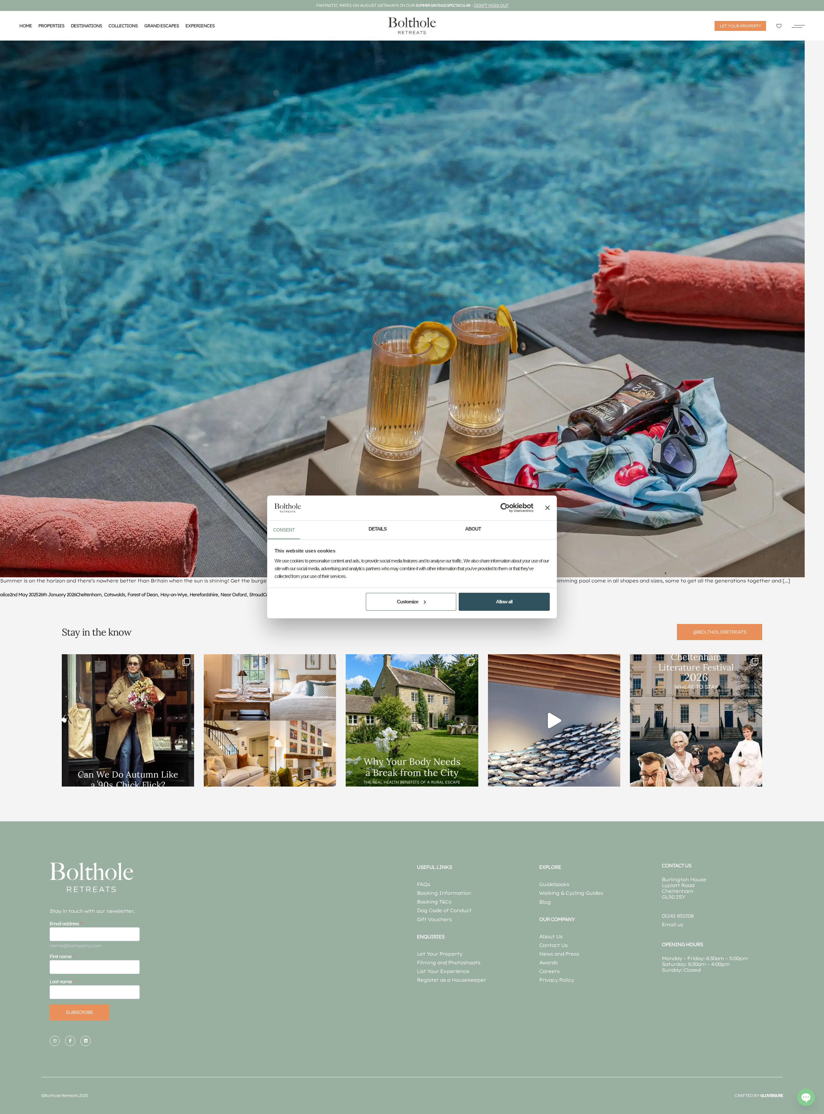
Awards (548, 962)
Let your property (740, 26)
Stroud (256, 594)
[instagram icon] (55, 1041)
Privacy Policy (556, 980)
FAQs (423, 884)
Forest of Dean (142, 594)
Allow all (504, 601)
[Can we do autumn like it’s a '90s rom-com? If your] (128, 720)
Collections (123, 26)
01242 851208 (678, 916)
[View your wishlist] (779, 26)
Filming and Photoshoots (448, 962)
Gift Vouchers (434, 919)
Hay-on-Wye (173, 594)
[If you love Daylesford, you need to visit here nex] (554, 720)
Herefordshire (204, 594)
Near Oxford (233, 594)
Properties (51, 26)
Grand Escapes (161, 26)
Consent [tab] (284, 530)
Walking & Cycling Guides (571, 893)
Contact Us (553, 945)
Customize (407, 601)
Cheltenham (88, 594)
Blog (545, 902)
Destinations (86, 26)
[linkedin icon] (85, 1041)
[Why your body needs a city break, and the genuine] (412, 720)
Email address (64, 923)
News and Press (559, 954)
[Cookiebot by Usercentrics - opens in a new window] (505, 508)
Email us (672, 924)
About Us (550, 936)
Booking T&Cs (434, 902)
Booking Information (444, 893)
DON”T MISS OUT (491, 5)
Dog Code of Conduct (444, 910)
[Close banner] (547, 507)
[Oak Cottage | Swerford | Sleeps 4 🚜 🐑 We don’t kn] (270, 720)
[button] (798, 25)
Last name (61, 981)
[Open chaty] (806, 1097)
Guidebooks (554, 884)
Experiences (200, 26)
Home (25, 26)
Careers (549, 971)
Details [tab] (378, 529)
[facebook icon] (70, 1041)
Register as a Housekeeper (451, 980)
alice (5, 594)
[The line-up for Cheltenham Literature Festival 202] (696, 720)
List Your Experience (443, 971)
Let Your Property (439, 954)
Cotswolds (114, 594)
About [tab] (473, 529)
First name (60, 956)
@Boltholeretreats (719, 632)
